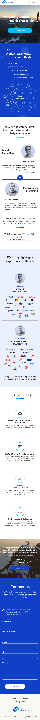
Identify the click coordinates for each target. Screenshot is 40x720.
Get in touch (20, 31)
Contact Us (32, 2)
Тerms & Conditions (20, 699)
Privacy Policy (19, 702)
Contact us (20, 568)
